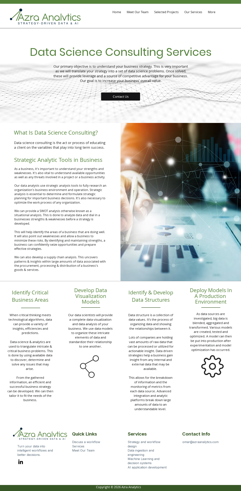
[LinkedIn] (20, 461)
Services (78, 446)
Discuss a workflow (86, 442)
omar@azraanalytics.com (200, 442)
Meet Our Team (83, 450)
